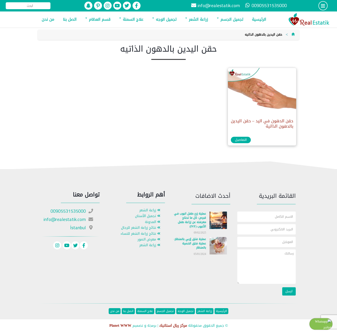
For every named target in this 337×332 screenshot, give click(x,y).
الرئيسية (259, 19)
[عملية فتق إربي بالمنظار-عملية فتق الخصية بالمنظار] (218, 247)
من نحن (48, 19)
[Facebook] (84, 246)
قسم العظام (99, 19)
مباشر (327, 327)
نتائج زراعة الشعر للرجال (139, 227)
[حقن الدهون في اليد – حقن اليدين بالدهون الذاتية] (261, 92)
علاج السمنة (133, 19)
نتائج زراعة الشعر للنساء (139, 233)
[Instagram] (57, 246)
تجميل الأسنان (146, 216)
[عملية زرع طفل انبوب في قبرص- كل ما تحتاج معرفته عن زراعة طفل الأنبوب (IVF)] (218, 221)
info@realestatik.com (219, 5)
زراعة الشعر (198, 19)
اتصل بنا (70, 19)
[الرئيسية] (293, 34)
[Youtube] (66, 246)
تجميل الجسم (231, 19)
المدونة (151, 222)
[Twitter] (75, 246)
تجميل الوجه (166, 19)
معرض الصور (147, 239)
